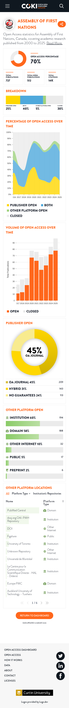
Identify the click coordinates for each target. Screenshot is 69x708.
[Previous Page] (28, 603)
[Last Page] (47, 603)
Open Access (12, 655)
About (8, 670)
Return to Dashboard (34, 615)
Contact (10, 675)
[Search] (61, 6)
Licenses (10, 680)
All (7, 493)
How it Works (13, 660)
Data (7, 665)
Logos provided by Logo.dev (34, 702)
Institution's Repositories (47, 493)
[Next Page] (41, 603)
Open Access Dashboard (20, 650)
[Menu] (7, 6)
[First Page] (22, 603)
